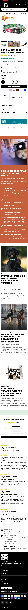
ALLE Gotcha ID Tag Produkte (11, 13)
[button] (4, 55)
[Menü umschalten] (2, 5)
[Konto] (23, 5)
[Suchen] (25, 9)
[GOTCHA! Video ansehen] (8, 18)
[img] (4, 445)
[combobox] (14, 9)
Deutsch (20, 4)
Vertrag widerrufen (7, 588)
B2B (16, 4)
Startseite (2, 13)
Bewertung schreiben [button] (14, 436)
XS (3, 82)
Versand (11, 75)
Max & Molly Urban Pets (11, 607)
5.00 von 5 (17, 422)
